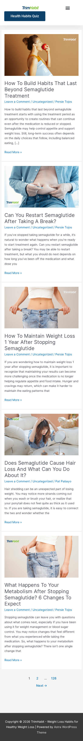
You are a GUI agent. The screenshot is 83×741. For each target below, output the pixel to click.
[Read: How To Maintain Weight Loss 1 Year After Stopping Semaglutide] (41, 307)
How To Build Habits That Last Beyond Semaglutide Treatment (40, 89)
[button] (67, 7)
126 (53, 678)
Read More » (13, 152)
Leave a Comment (17, 101)
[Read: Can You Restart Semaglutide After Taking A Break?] (41, 186)
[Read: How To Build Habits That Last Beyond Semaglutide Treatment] (41, 54)
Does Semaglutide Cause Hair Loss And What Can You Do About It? (40, 469)
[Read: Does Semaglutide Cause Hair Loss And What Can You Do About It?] (41, 434)
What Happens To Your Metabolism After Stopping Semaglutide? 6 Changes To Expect (37, 594)
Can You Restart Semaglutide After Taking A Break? (39, 218)
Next (41, 686)
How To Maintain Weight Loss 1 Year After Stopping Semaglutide (39, 342)
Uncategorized (43, 101)
